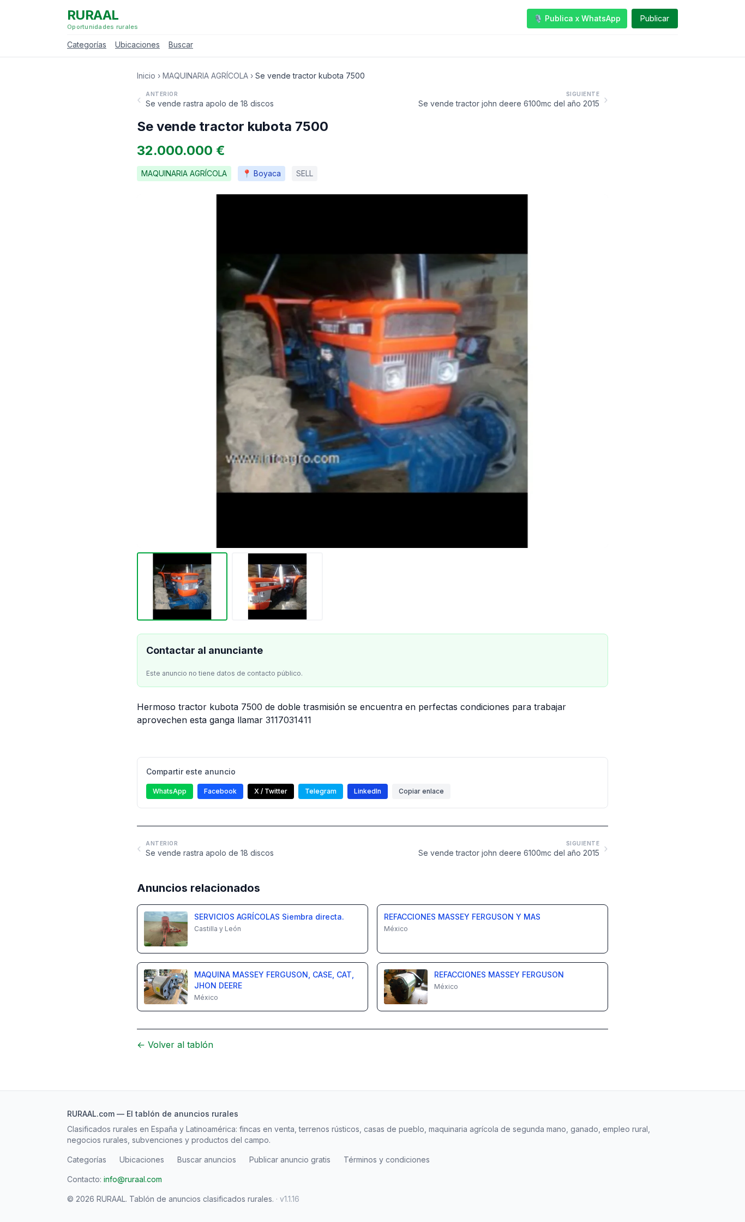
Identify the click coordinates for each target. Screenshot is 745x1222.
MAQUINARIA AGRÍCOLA (205, 75)
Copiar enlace (421, 791)
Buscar (181, 44)
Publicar (654, 18)
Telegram (321, 791)
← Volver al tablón (175, 1044)
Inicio (146, 75)
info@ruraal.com (133, 1179)
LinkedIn (367, 791)
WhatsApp (170, 791)
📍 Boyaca (261, 173)
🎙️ (577, 18)
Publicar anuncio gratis (290, 1159)
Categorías (86, 44)
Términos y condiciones (387, 1159)
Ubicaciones (137, 44)
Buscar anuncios (206, 1159)
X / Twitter (270, 791)
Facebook (220, 791)
